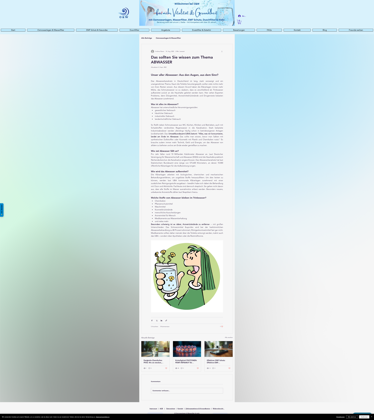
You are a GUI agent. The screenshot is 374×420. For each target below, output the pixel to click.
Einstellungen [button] (340, 417)
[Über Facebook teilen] (152, 320)
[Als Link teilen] (166, 320)
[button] (239, 22)
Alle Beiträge (146, 38)
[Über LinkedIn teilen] (161, 320)
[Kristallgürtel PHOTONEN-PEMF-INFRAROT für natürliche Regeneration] (187, 349)
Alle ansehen (229, 337)
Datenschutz (170, 408)
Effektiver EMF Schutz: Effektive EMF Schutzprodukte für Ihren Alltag (217, 361)
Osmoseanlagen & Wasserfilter (168, 38)
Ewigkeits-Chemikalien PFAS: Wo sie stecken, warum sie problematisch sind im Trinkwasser (154, 361)
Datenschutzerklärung (102, 417)
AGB (161, 408)
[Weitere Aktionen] (222, 51)
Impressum (153, 408)
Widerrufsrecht (218, 408)
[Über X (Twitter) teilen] (157, 320)
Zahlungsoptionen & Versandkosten (197, 408)
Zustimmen (364, 417)
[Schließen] (371, 416)
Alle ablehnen (352, 417)
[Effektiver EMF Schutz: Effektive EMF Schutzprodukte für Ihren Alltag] (219, 349)
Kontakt (180, 408)
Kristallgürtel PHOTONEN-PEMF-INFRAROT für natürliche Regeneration (186, 361)
